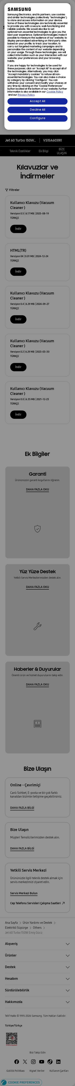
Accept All (37, 101)
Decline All (37, 109)
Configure (37, 118)
